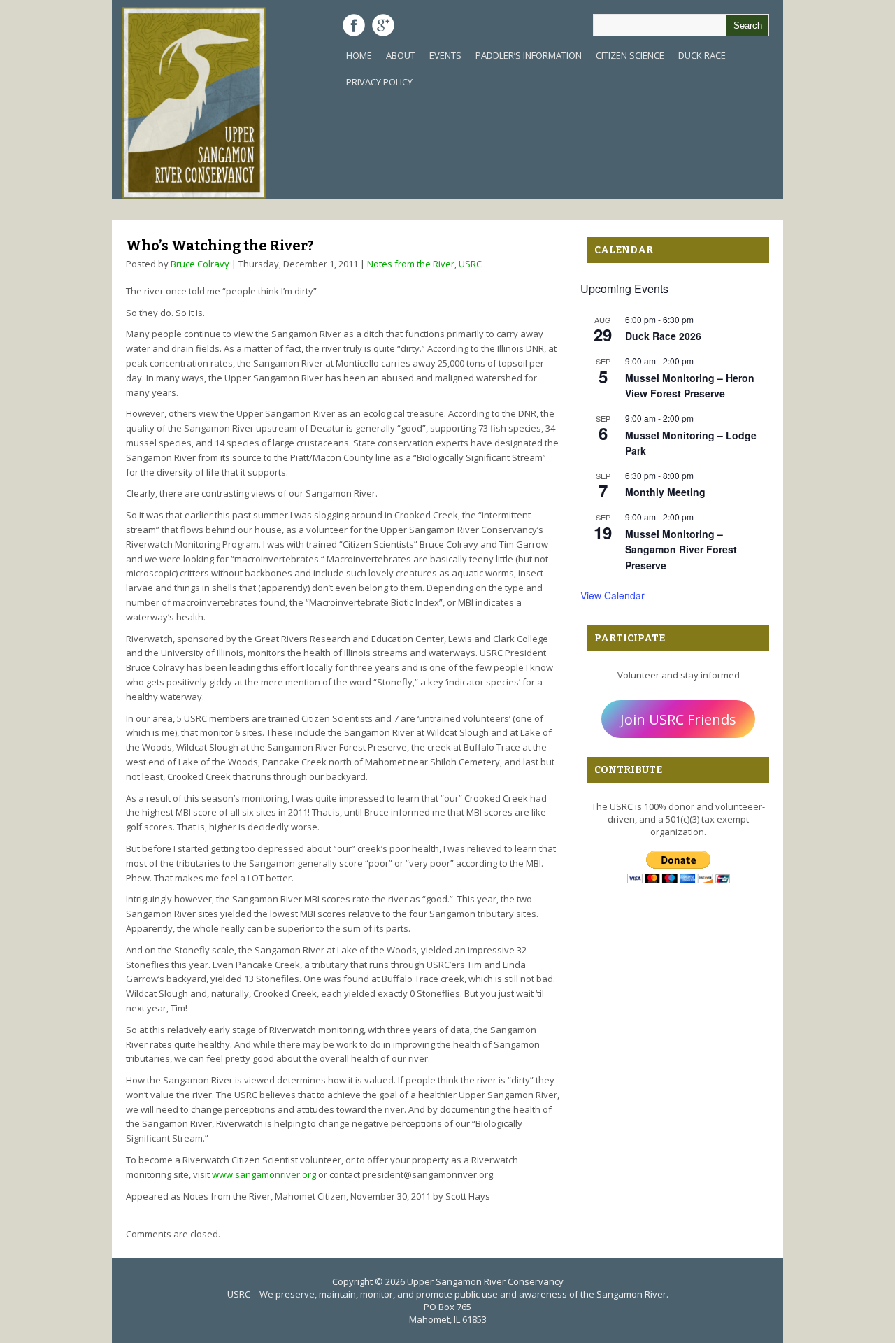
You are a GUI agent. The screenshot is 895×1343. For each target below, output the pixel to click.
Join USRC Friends (678, 719)
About (400, 55)
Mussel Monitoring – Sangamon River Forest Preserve (681, 549)
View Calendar (612, 595)
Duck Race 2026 (663, 336)
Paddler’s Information (528, 55)
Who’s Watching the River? (220, 245)
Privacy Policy (379, 82)
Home (359, 55)
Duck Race (702, 55)
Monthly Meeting (665, 492)
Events (445, 55)
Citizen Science (630, 55)
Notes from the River (410, 263)
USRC (470, 263)
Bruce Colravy (200, 263)
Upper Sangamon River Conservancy (485, 1281)
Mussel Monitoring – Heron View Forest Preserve (689, 386)
